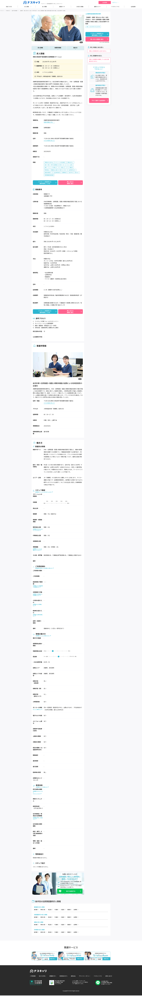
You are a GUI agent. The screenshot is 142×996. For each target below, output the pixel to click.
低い (45, 503)
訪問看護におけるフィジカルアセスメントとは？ (38, 792)
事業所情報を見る (48, 122)
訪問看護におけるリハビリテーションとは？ (38, 529)
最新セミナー (97, 6)
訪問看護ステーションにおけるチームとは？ (43, 491)
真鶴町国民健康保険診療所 (94, 14)
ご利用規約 (33, 976)
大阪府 (62, 909)
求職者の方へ (52, 976)
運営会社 (73, 976)
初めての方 (9, 6)
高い (68, 503)
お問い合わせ (108, 976)
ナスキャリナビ (115, 6)
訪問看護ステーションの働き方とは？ (43, 635)
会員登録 (104, 2)
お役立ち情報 (79, 6)
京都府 (69, 909)
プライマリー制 (72, 656)
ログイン (114, 2)
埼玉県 (49, 909)
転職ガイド (62, 6)
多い (69, 650)
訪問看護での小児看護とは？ (37, 605)
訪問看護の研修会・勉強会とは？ (38, 818)
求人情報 (40, 48)
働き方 (75, 48)
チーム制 (46, 656)
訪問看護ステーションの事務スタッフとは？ (37, 549)
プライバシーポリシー (84, 976)
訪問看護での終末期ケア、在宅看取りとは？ (38, 594)
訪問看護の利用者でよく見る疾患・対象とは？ (44, 568)
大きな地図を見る (48, 140)
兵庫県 (75, 909)
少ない (45, 650)
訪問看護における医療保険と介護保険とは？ (38, 586)
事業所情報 (58, 48)
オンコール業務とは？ (37, 709)
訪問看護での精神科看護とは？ (38, 615)
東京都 (35, 909)
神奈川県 (42, 909)
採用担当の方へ (64, 976)
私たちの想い (42, 976)
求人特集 (44, 6)
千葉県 (56, 909)
